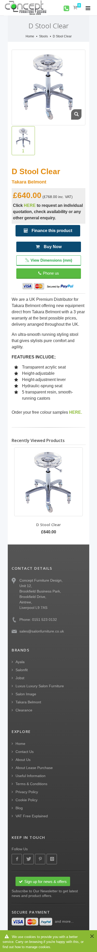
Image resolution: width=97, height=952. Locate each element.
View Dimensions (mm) (51, 260)
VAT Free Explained (32, 816)
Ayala (20, 662)
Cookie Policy (27, 800)
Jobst (20, 678)
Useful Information (31, 776)
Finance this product (51, 230)
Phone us (51, 273)
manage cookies (38, 947)
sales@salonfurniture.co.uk (41, 631)
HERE (30, 205)
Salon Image (26, 694)
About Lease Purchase (34, 768)
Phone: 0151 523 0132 (38, 619)
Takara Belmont (28, 702)
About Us (23, 760)
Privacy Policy (27, 792)
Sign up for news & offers (45, 881)
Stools (43, 36)
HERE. (75, 412)
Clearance (24, 710)
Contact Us (25, 752)
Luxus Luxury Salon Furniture (40, 686)
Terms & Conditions (31, 784)
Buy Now (53, 246)
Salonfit (22, 670)
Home (30, 36)
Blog (19, 808)
